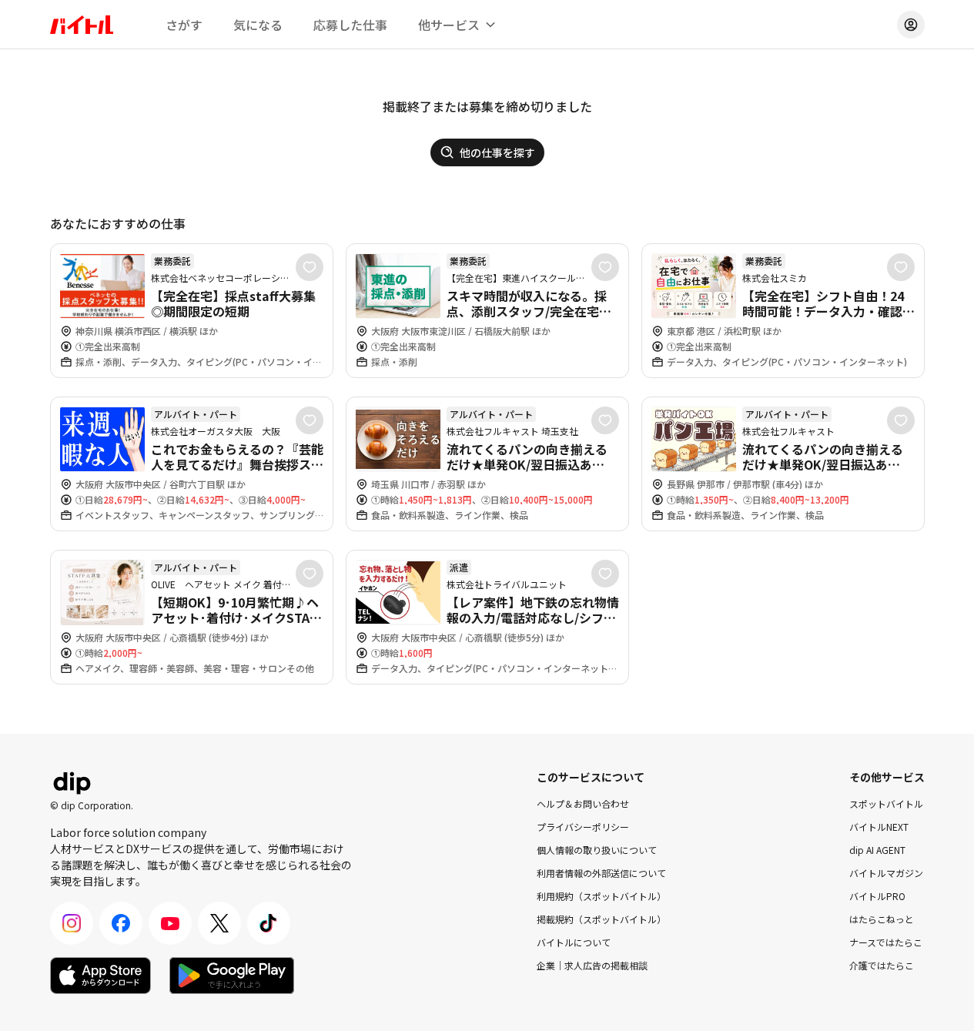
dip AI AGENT (877, 849)
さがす (184, 24)
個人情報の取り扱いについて (597, 849)
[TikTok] (268, 923)
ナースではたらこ (885, 942)
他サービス (449, 24)
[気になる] (309, 267)
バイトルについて (574, 942)
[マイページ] (911, 24)
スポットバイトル (886, 803)
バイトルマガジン (886, 872)
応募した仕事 (350, 24)
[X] (219, 923)
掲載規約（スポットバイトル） (601, 919)
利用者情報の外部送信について (601, 872)
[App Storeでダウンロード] (100, 975)
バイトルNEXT (879, 826)
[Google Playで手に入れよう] (231, 975)
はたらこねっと (881, 919)
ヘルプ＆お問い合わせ (583, 803)
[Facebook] (120, 923)
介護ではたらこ (881, 965)
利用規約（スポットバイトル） (601, 895)
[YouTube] (170, 923)
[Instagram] (71, 923)
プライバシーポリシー (583, 826)
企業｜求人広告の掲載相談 (592, 965)
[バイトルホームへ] (81, 24)
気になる (258, 24)
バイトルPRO (877, 895)
